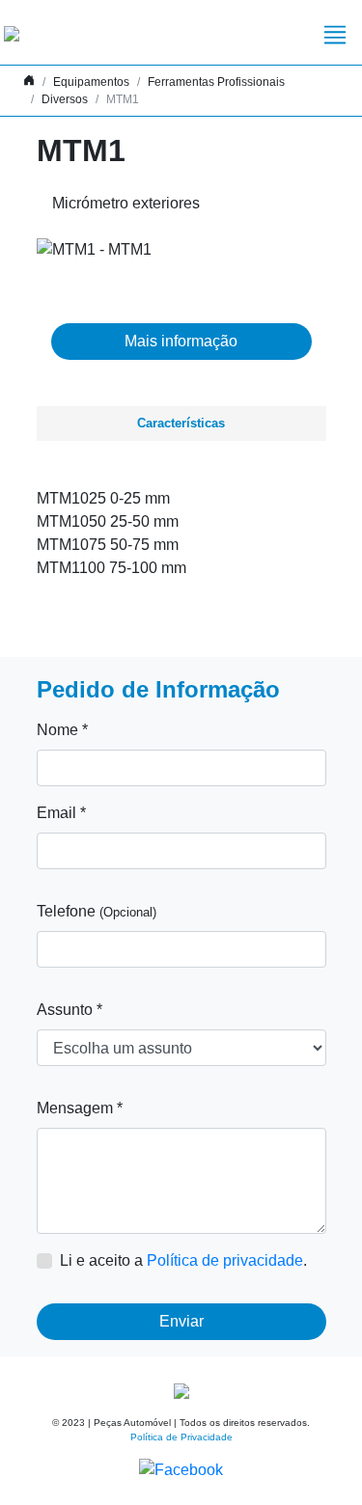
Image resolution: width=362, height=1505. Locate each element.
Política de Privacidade (181, 1437)
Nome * (62, 730)
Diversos (65, 99)
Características (181, 423)
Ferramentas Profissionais (216, 82)
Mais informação (181, 341)
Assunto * (69, 1009)
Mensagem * (80, 1108)
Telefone (96, 911)
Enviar (181, 1321)
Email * (61, 813)
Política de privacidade (225, 1260)
